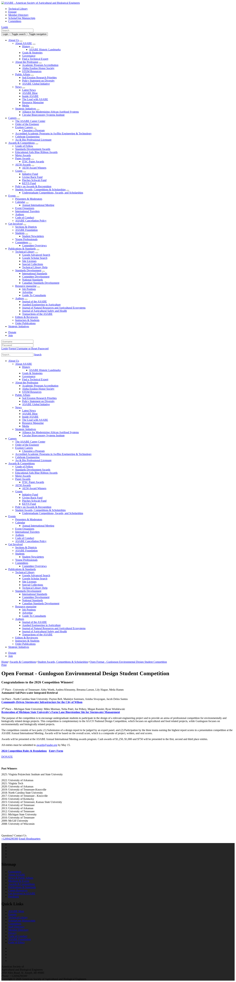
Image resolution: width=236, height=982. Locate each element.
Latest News (29, 89)
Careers (12, 117)
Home (4, 661)
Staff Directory (16, 926)
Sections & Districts (26, 226)
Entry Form (56, 750)
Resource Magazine (33, 102)
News (18, 86)
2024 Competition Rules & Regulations (24, 750)
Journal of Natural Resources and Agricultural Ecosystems (54, 307)
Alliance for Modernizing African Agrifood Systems (50, 111)
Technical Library (18, 8)
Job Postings (29, 289)
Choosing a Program (33, 130)
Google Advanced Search (36, 254)
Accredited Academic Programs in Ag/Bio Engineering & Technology (53, 133)
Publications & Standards (22, 248)
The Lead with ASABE (35, 99)
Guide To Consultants (34, 295)
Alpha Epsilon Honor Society (38, 68)
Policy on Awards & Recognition (33, 186)
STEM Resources (31, 71)
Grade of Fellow (24, 145)
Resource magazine (25, 285)
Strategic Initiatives (25, 108)
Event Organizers (24, 208)
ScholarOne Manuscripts (21, 18)
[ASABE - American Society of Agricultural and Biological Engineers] (40, 2)
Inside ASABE (30, 96)
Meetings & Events (18, 881)
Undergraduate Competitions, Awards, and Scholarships (52, 192)
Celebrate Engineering (27, 136)
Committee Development (35, 276)
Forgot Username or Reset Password (29, 348)
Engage (12, 11)
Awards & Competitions (21, 142)
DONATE (7, 756)
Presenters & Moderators (28, 198)
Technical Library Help (35, 267)
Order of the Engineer (27, 124)
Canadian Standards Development (40, 282)
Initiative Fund (30, 173)
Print (4, 664)
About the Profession (26, 61)
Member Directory (18, 14)
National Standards (32, 279)
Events (12, 195)
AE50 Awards (23, 164)
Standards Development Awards (32, 149)
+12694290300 (9, 838)
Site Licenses (29, 261)
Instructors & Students (27, 320)
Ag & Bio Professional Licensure (33, 139)
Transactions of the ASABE (37, 313)
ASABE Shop (16, 911)
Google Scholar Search (34, 257)
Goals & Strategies (32, 52)
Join (10, 335)
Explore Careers (24, 127)
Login (4, 27)
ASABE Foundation (26, 229)
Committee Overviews (34, 245)
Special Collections (32, 264)
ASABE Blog (29, 93)
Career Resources (17, 890)
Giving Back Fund (32, 177)
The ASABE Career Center (30, 121)
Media (25, 105)
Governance (28, 55)
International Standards (34, 273)
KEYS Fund (29, 183)
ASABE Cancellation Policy (30, 220)
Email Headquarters (29, 838)
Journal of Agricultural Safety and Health (44, 310)
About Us (13, 40)
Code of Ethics (16, 942)
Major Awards (23, 155)
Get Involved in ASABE (21, 893)
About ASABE (23, 43)
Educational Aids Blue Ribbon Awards (36, 152)
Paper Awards (22, 158)
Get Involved (15, 223)
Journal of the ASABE (34, 301)
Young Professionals (26, 239)
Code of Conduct (24, 217)
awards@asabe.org (46, 744)
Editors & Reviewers (26, 317)
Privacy (12, 933)
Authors (19, 214)
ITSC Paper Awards (33, 161)
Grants (18, 170)
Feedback (13, 896)
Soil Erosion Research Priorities (39, 77)
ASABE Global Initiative (36, 83)
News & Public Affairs (20, 877)
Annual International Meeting (38, 205)
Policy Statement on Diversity (38, 80)
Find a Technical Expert (35, 58)
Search (37, 354)
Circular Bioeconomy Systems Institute (43, 114)
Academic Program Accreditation (40, 65)
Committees (14, 21)
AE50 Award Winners (34, 167)
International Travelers (27, 211)
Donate (12, 332)
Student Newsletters (33, 236)
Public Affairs (22, 74)
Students (20, 233)
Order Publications (25, 323)
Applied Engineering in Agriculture (41, 304)
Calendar (20, 201)
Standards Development (28, 270)
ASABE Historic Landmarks (45, 49)
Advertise (27, 292)
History (26, 46)
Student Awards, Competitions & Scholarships (40, 189)
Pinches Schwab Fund (34, 180)
